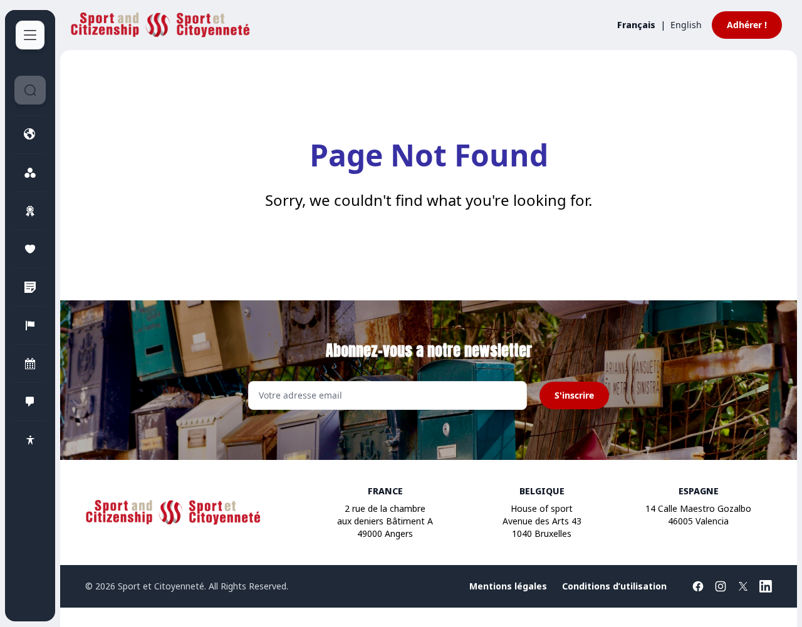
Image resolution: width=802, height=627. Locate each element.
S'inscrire (574, 395)
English (686, 25)
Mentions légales (508, 586)
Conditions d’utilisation (614, 586)
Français (636, 25)
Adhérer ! (747, 25)
